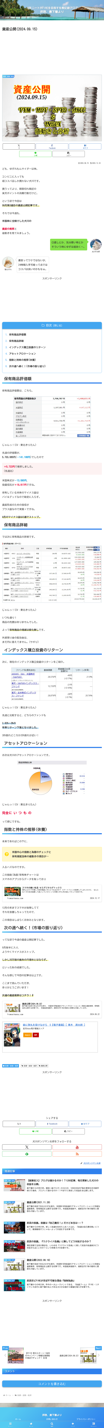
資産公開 (44, 1066)
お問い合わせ (52, 1419)
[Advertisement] (52, 52)
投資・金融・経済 (11, 1066)
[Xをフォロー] (26, 1147)
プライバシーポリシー (86, 1419)
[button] (68, 154)
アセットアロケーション (22, 353)
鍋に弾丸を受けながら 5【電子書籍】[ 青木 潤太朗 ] (54, 1025)
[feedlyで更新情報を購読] (26, 1154)
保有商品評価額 (17, 334)
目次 (49, 325)
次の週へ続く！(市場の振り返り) (27, 366)
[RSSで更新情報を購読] (77, 1154)
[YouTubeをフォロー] (77, 1147)
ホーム (18, 1419)
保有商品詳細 (16, 341)
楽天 (35, 1035)
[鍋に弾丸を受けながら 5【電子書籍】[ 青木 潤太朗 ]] (12, 1034)
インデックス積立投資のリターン (27, 347)
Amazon (27, 1035)
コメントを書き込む (52, 1383)
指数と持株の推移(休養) (22, 360)
